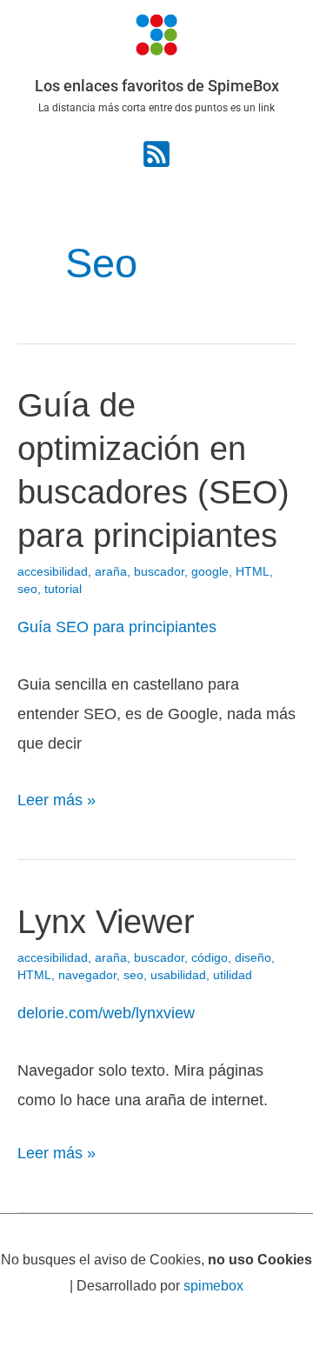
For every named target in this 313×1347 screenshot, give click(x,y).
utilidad (232, 975)
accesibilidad (52, 571)
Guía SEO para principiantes (116, 626)
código (209, 957)
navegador (87, 975)
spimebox (213, 1285)
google (210, 571)
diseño (253, 957)
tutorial (63, 589)
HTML (253, 571)
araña (111, 571)
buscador (159, 571)
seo (27, 589)
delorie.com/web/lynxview (106, 1013)
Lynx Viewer (106, 921)
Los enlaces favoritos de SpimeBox (157, 86)
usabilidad (178, 975)
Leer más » (56, 797)
